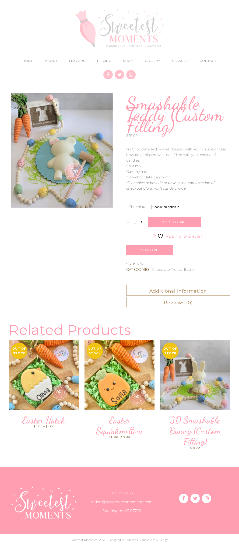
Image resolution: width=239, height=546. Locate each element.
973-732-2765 (122, 493)
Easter (189, 269)
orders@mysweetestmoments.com (122, 502)
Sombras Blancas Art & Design (147, 540)
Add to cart (174, 222)
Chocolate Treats (167, 269)
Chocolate (138, 207)
